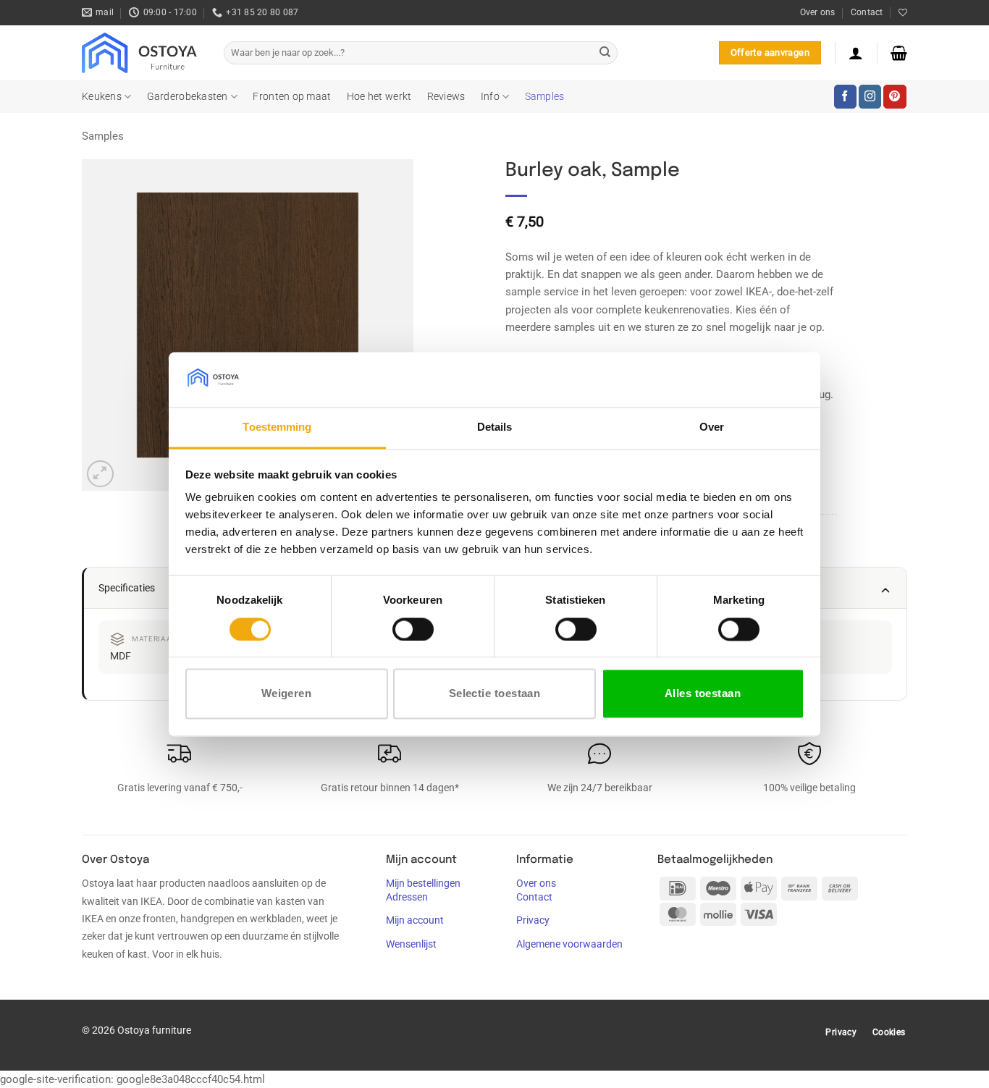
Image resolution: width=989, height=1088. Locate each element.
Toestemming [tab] (277, 427)
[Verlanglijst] (902, 13)
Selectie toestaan (495, 694)
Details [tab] (495, 427)
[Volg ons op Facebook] (845, 96)
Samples (545, 96)
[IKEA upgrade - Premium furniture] (142, 52)
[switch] (413, 629)
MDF (120, 656)
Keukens (102, 96)
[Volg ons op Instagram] (870, 96)
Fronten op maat (292, 96)
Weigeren (286, 694)
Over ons (818, 12)
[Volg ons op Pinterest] (894, 96)
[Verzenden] (604, 52)
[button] (856, 53)
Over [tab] (711, 427)
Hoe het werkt (379, 96)
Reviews (446, 96)
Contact (867, 12)
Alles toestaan (703, 694)
